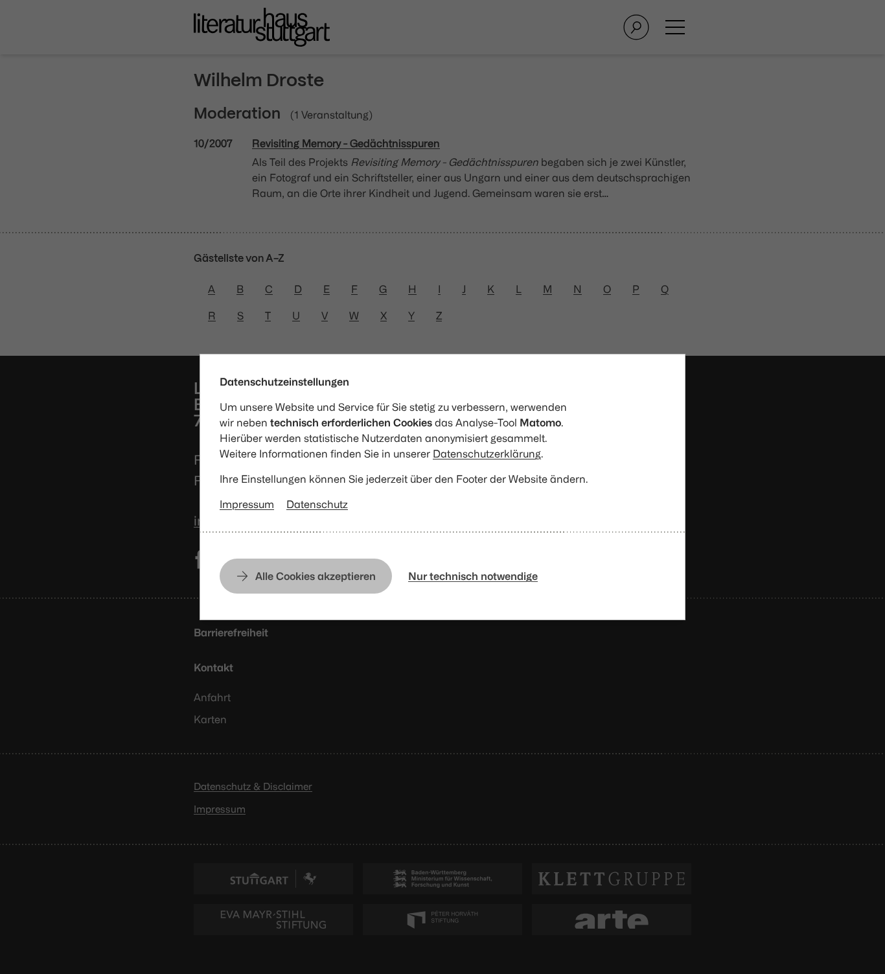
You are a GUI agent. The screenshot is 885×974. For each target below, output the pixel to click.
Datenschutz (317, 504)
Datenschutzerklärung (487, 453)
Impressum (247, 504)
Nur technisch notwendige (473, 576)
